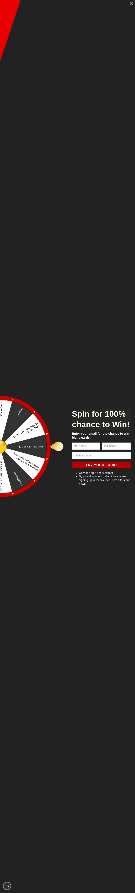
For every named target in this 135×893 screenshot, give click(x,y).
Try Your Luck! (101, 465)
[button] (7, 886)
